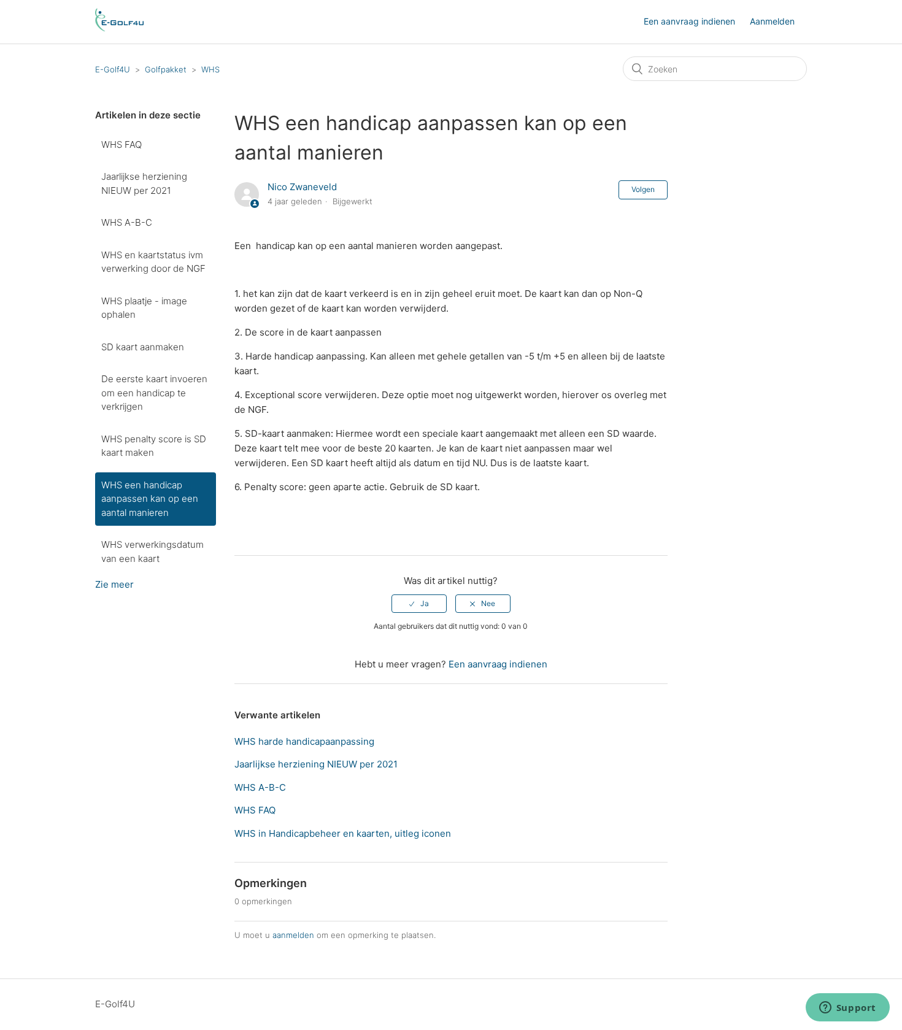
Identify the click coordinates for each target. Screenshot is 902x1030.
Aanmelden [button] (772, 21)
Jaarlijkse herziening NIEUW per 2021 (144, 183)
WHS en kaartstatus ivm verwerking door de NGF (153, 262)
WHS (210, 69)
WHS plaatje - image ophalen (144, 308)
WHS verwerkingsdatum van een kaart (152, 551)
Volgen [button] (643, 189)
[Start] (119, 28)
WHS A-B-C (126, 222)
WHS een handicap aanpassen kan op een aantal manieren (149, 498)
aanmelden (293, 935)
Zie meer (114, 584)
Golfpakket (166, 69)
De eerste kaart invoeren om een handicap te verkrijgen (154, 392)
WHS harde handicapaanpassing (304, 741)
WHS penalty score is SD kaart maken (153, 446)
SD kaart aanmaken (142, 347)
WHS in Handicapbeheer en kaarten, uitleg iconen (342, 833)
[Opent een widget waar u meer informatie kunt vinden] (847, 1008)
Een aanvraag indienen (689, 21)
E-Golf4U (112, 69)
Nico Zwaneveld (302, 187)
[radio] (419, 603)
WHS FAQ (121, 144)
